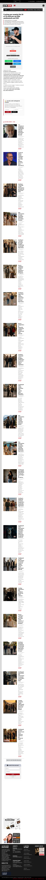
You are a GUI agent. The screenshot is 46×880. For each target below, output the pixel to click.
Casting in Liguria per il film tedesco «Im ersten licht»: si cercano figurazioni (21, 297)
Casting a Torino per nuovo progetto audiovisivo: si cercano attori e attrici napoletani (21, 359)
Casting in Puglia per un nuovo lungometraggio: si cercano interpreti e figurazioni (22, 502)
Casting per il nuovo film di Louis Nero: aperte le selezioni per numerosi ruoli (21, 734)
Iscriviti (13, 776)
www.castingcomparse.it (28, 865)
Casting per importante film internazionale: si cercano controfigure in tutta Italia (22, 676)
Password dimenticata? (8, 113)
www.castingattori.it (28, 858)
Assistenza (15, 855)
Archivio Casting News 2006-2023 (14, 760)
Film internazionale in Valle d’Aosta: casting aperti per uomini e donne (21, 420)
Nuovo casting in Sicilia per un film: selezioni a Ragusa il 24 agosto (20, 269)
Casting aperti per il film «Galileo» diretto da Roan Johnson (21, 592)
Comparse (8, 55)
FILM (12, 9)
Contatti (29, 878)
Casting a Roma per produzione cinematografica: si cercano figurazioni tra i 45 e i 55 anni (22, 647)
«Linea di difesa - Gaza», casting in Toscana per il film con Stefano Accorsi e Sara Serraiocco (21, 159)
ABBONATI (14, 111)
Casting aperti (20, 878)
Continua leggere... (20, 148)
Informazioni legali (41, 878)
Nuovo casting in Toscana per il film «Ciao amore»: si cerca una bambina (20, 619)
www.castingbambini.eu (28, 854)
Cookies (36, 878)
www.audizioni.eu (27, 869)
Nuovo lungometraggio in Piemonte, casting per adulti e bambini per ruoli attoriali (22, 328)
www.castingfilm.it (27, 850)
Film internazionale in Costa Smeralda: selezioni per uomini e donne (21, 216)
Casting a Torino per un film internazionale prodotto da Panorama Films (21, 188)
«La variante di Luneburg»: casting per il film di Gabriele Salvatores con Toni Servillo (21, 129)
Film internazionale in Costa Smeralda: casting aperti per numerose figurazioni (21, 447)
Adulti (18, 55)
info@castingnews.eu (40, 1)
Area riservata (15, 878)
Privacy (32, 878)
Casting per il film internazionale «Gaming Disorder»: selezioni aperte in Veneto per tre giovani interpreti (21, 531)
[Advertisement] (14, 94)
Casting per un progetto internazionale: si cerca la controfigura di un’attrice (22, 473)
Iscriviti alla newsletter (4, 874)
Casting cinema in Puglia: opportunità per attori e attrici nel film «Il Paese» (21, 705)
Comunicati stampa (16, 860)
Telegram (17, 63)
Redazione (15, 848)
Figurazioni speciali (13, 55)
